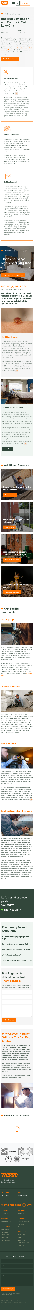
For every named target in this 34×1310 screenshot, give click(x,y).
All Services (8, 14)
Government (5, 1235)
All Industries (5, 1229)
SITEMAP (3, 1302)
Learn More (7, 449)
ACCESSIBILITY (17, 1302)
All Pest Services (6, 1221)
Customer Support (23, 1243)
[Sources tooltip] (16, 93)
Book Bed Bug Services (10, 59)
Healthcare (4, 1237)
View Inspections (10, 495)
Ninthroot (11, 1305)
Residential (21, 1213)
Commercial (4, 1213)
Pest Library (21, 1237)
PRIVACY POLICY (9, 1302)
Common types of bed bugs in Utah (15, 944)
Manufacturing (5, 1240)
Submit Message (9, 1020)
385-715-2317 (4, 33)
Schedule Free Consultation (13, 275)
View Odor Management (12, 560)
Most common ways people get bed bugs (15, 938)
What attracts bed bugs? (11, 955)
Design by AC (23, 1302)
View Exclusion (9, 527)
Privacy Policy (9, 1294)
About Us (21, 1224)
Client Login (21, 1245)
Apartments (4, 1232)
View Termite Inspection (12, 592)
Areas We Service (23, 1221)
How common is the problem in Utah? (16, 950)
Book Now (25, 3)
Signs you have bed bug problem (14, 960)
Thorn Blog (21, 1235)
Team (19, 1227)
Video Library (22, 1240)
